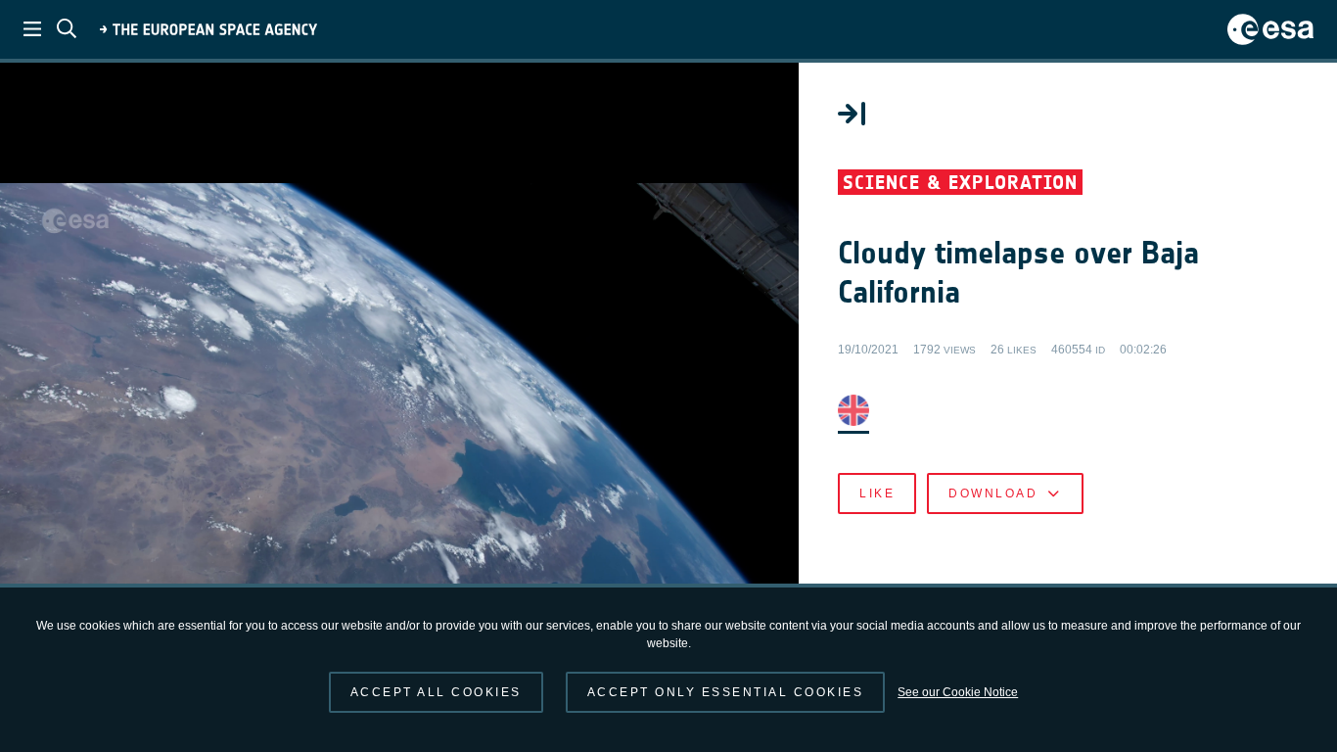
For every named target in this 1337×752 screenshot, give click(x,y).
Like (877, 493)
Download (992, 493)
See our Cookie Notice (958, 692)
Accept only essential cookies (725, 692)
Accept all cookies (436, 692)
